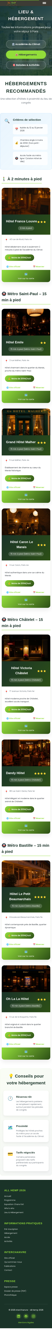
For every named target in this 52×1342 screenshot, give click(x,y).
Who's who (9, 1208)
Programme (9, 1200)
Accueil (7, 1196)
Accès (7, 1237)
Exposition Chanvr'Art (14, 1204)
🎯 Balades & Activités (26, 65)
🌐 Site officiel (13, 266)
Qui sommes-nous (13, 1262)
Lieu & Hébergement (13, 1212)
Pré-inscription (11, 1229)
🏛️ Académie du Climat (26, 44)
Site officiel (9, 1258)
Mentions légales (26, 1322)
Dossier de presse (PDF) (15, 1291)
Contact (8, 1270)
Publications (9, 1266)
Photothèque (10, 1295)
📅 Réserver (38, 266)
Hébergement (10, 1233)
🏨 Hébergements (26, 54)
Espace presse (11, 1287)
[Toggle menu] (44, 3)
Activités (8, 1241)
